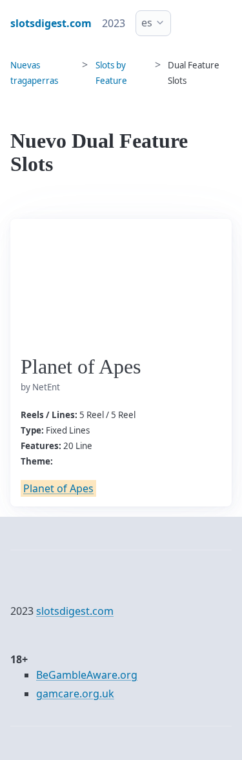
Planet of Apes (58, 488)
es (146, 22)
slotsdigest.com (75, 611)
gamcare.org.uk (75, 693)
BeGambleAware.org (86, 675)
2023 (113, 23)
